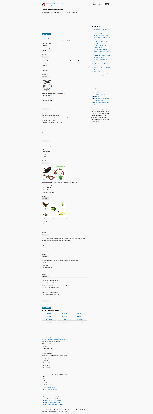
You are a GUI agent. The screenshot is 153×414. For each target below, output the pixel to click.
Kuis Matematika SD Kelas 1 (100, 86)
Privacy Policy (71, 409)
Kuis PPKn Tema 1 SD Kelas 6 (50, 389)
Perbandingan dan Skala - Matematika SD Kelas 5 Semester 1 (100, 78)
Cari (107, 4)
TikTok (65, 411)
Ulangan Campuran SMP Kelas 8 (51, 396)
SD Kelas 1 (49, 313)
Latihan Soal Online (46, 1)
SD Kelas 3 (79, 313)
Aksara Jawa (97, 96)
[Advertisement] (65, 23)
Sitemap (77, 409)
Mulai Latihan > (46, 34)
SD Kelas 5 (64, 316)
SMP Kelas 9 (80, 319)
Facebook (48, 411)
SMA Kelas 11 (64, 322)
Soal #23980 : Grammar (47, 370)
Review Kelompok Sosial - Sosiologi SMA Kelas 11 (55, 391)
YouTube (61, 411)
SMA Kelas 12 (80, 322)
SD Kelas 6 (79, 316)
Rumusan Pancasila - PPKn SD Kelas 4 (53, 400)
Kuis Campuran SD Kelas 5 (50, 387)
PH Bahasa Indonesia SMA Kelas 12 (52, 402)
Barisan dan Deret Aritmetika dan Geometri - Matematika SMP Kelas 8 (102, 37)
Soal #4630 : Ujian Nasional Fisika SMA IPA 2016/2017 (54, 339)
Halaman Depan (45, 409)
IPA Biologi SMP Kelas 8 (49, 393)
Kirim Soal (65, 409)
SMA (58, 1)
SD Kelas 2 (64, 313)
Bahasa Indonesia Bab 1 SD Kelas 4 (52, 394)
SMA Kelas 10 (49, 322)
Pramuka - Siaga (98, 33)
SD (52, 1)
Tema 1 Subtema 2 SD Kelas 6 (51, 398)
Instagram (54, 411)
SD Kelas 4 (49, 316)
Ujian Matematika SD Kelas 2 (101, 49)
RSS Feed (82, 409)
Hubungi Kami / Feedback (56, 409)
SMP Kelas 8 (64, 319)
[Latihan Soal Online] (52, 4)
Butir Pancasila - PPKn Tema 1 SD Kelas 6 (53, 404)
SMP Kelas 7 (49, 319)
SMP (55, 1)
